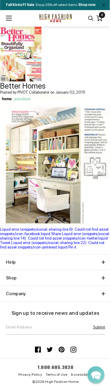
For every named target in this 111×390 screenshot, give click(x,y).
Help (11, 262)
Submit (99, 327)
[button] (95, 374)
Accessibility (82, 374)
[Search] (90, 18)
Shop (11, 278)
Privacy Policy (30, 374)
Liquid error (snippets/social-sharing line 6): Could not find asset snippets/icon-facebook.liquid (54, 231)
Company (16, 293)
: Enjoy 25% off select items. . (51, 5)
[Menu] (8, 18)
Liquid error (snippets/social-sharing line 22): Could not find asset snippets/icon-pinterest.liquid (52, 244)
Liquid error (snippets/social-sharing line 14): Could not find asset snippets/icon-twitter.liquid (55, 238)
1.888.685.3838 (56, 367)
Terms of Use (56, 374)
